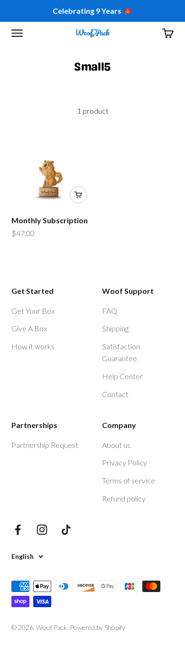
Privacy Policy (124, 462)
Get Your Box (33, 310)
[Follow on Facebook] (17, 529)
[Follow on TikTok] (66, 529)
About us (116, 444)
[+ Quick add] (78, 194)
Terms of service (128, 480)
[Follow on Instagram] (42, 529)
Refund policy (124, 498)
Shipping (115, 328)
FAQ (109, 310)
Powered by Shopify (97, 627)
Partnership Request (44, 444)
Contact (115, 394)
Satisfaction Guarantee (121, 352)
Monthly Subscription (49, 220)
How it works (33, 346)
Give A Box (29, 328)
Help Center (122, 376)
